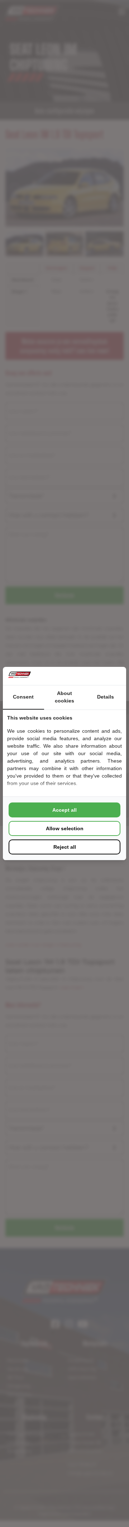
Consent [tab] (23, 697)
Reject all (64, 847)
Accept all (64, 810)
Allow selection (64, 828)
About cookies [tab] (64, 697)
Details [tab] (105, 697)
